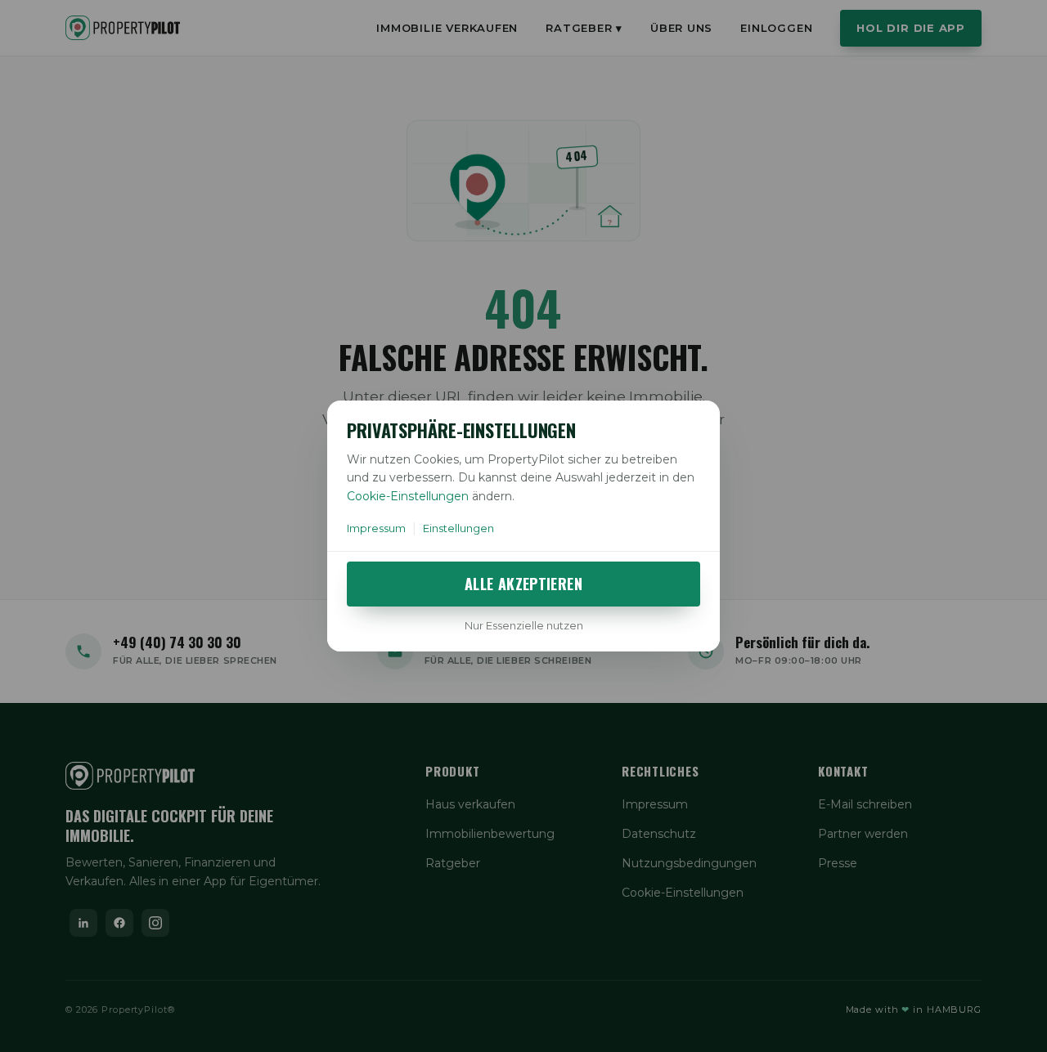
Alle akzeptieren (523, 583)
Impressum (376, 528)
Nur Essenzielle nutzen (524, 625)
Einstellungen (458, 528)
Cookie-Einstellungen (408, 496)
